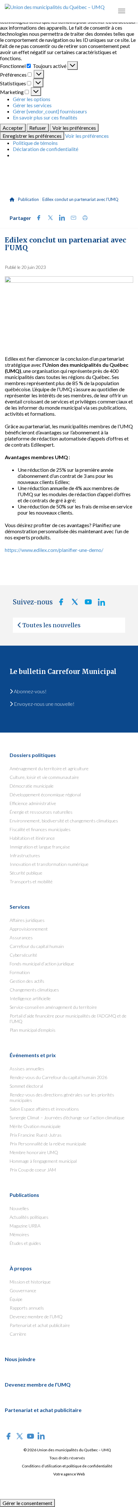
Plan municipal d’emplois (33, 1030)
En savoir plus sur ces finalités (45, 117)
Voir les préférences (74, 128)
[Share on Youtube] (86, 604)
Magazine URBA (25, 1225)
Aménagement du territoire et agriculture (49, 768)
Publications (24, 1195)
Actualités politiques (29, 1217)
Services (20, 907)
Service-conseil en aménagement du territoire (53, 1007)
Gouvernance (23, 1290)
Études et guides (25, 1243)
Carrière (18, 1334)
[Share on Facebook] (37, 218)
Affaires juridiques (27, 920)
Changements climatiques (34, 989)
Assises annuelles (27, 1068)
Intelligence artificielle (30, 998)
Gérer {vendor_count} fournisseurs (50, 111)
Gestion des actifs (27, 981)
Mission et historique (30, 1281)
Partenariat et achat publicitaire (40, 1325)
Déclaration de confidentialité (45, 149)
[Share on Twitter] (48, 218)
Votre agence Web (69, 1474)
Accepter (13, 128)
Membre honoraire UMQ (34, 1152)
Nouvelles (19, 1208)
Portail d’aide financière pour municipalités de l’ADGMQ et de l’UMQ (68, 1018)
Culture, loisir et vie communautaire (44, 777)
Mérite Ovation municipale (35, 1126)
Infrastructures (25, 855)
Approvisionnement (29, 929)
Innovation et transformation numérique (49, 864)
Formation (20, 972)
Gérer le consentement (27, 1503)
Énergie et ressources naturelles (41, 812)
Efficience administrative (33, 803)
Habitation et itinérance (32, 838)
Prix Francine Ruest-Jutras (36, 1135)
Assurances (21, 937)
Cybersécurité (23, 955)
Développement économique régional (45, 794)
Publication (28, 199)
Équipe (16, 1299)
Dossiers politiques (33, 755)
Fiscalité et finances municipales (40, 829)
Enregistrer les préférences (32, 136)
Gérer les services (32, 105)
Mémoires (19, 1234)
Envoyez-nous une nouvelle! (43, 704)
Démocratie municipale (32, 786)
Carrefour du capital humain (37, 946)
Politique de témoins (35, 143)
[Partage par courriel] (71, 218)
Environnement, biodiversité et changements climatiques (64, 820)
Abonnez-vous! (30, 691)
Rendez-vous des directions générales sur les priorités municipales (62, 1097)
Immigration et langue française (40, 846)
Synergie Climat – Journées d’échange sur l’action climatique (67, 1117)
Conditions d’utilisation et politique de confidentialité (67, 1466)
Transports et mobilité (31, 881)
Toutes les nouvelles (51, 625)
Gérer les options (31, 99)
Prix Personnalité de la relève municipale (48, 1143)
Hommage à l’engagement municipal (43, 1161)
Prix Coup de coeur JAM (33, 1169)
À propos (21, 1268)
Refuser (37, 128)
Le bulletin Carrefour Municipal (63, 672)
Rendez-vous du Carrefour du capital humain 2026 (58, 1077)
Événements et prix (33, 1055)
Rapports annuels (27, 1308)
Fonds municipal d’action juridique (42, 963)
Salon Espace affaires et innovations (44, 1109)
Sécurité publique (26, 873)
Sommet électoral (26, 1086)
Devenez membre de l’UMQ (36, 1316)
